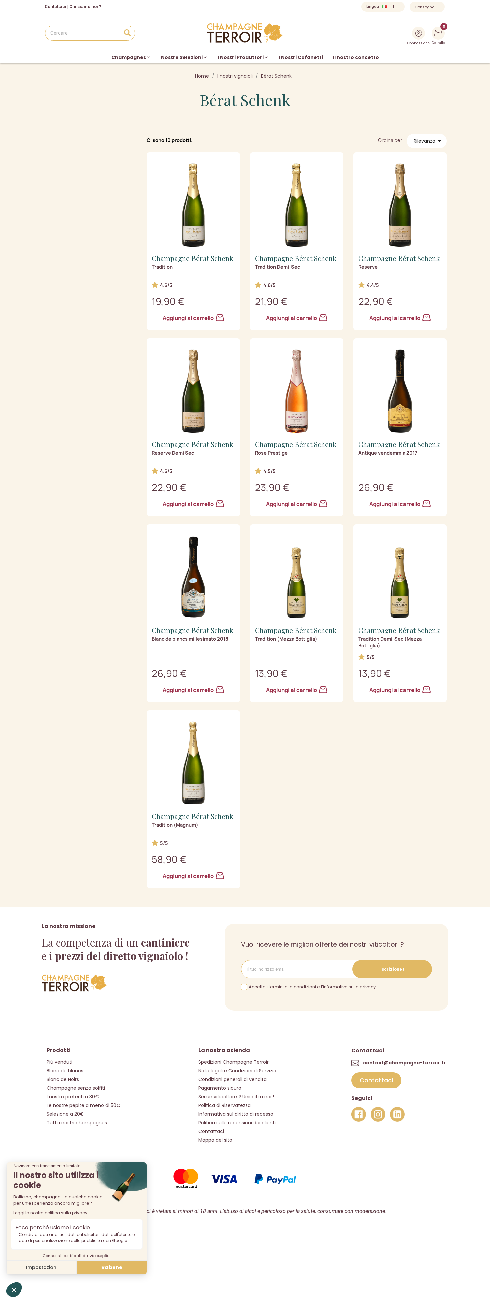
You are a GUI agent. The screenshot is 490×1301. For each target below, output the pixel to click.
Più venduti (59, 1062)
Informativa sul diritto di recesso (235, 1114)
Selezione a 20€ (65, 1114)
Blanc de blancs (65, 1070)
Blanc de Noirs (63, 1079)
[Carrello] (438, 32)
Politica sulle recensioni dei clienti (237, 1122)
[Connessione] (418, 33)
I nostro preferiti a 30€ (73, 1096)
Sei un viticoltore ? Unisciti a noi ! (236, 1096)
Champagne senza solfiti (76, 1088)
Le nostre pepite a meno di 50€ (83, 1105)
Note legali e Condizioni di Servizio (237, 1070)
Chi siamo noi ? (85, 6)
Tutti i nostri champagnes (77, 1122)
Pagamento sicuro (219, 1088)
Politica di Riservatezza (224, 1105)
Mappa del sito (215, 1140)
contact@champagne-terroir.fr (404, 1062)
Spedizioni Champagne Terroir (233, 1062)
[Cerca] (127, 33)
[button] (376, 1080)
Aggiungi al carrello (189, 318)
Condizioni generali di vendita (232, 1079)
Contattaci (211, 1131)
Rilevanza (428, 141)
